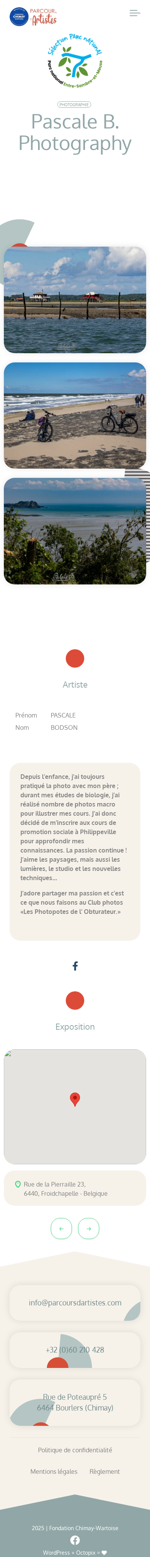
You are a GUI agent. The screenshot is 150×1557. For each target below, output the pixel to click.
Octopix (85, 1552)
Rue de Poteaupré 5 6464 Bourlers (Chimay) (75, 1402)
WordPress (56, 1552)
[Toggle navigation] (135, 13)
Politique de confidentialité (75, 1450)
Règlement (105, 1471)
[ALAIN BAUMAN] (61, 1228)
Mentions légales (53, 1471)
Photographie (74, 104)
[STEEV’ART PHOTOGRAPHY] (88, 1228)
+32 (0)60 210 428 (75, 1350)
